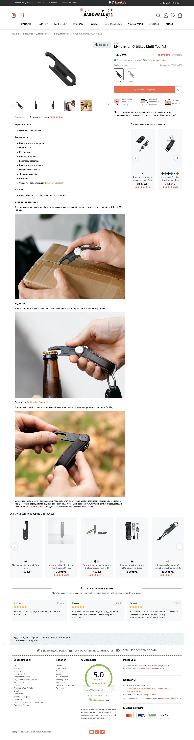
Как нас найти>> (134, 691)
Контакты (52, 3)
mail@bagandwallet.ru (170, 698)
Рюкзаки (79, 24)
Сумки (94, 24)
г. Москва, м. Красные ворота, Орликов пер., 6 (148, 688)
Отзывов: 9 (177, 55)
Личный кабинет (21, 705)
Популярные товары (65, 685)
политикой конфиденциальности (148, 668)
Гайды (169, 24)
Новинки (60, 682)
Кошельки (60, 24)
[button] (14, 105)
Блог (16, 691)
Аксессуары (135, 24)
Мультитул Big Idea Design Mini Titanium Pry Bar (61, 566)
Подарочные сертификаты (26, 679)
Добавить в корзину (145, 89)
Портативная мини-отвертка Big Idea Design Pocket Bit (97, 566)
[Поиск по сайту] (158, 15)
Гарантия (18, 694)
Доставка (18, 682)
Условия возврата (22, 697)
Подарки (42, 24)
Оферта (17, 699)
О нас (16, 685)
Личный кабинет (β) (69, 3)
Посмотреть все (127, 593)
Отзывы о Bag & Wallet (24, 688)
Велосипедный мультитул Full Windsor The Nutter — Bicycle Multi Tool (132, 566)
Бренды (154, 24)
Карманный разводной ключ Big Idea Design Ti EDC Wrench (168, 566)
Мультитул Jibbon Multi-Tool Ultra (25, 566)
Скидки (26, 24)
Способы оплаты (21, 677)
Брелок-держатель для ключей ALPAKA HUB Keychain (142, 178)
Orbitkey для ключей (59, 34)
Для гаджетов (113, 24)
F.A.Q (16, 665)
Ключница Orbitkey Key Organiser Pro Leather (170, 178)
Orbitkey (118, 43)
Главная (15, 34)
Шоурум (40, 3)
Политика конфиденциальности (28, 702)
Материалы (19, 674)
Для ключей (41, 34)
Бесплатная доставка (23, 3)
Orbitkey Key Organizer (53, 183)
